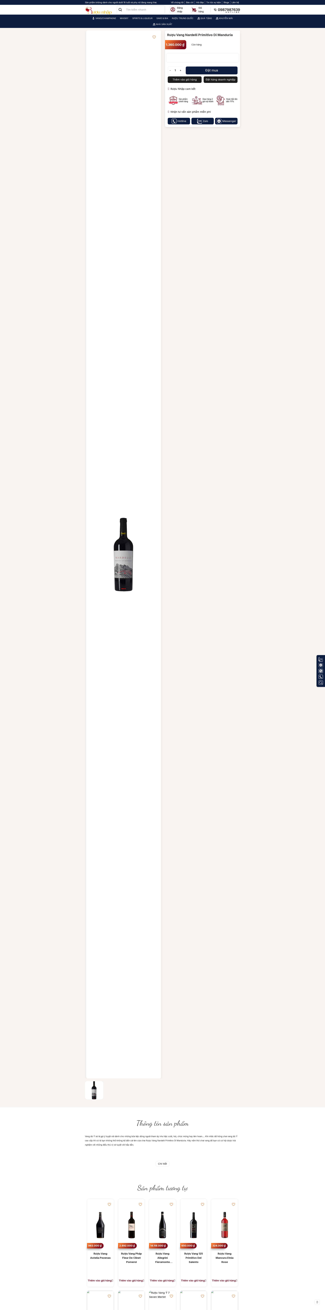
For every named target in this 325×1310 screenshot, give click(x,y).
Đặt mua (211, 70)
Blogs (226, 2)
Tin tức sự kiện (213, 2)
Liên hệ (235, 2)
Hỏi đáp (200, 2)
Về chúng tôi (177, 2)
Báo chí (189, 2)
